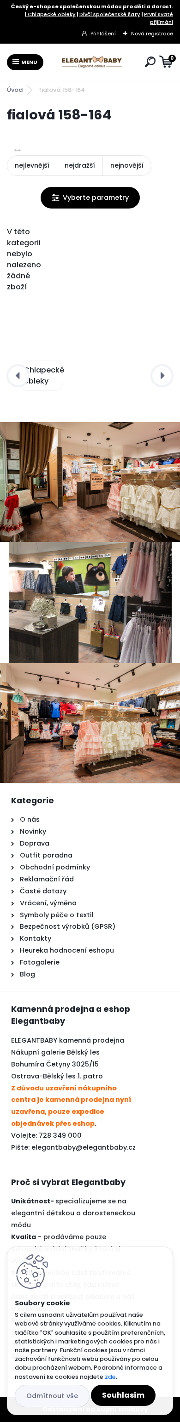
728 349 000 (60, 1135)
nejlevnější (32, 165)
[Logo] (92, 62)
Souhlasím (123, 1395)
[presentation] (18, 375)
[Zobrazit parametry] (90, 198)
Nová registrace (152, 33)
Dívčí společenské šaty (109, 14)
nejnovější (127, 165)
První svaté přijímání (158, 18)
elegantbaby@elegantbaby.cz (83, 1147)
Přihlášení (103, 33)
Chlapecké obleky (51, 14)
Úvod (15, 89)
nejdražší (80, 165)
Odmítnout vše (52, 1395)
